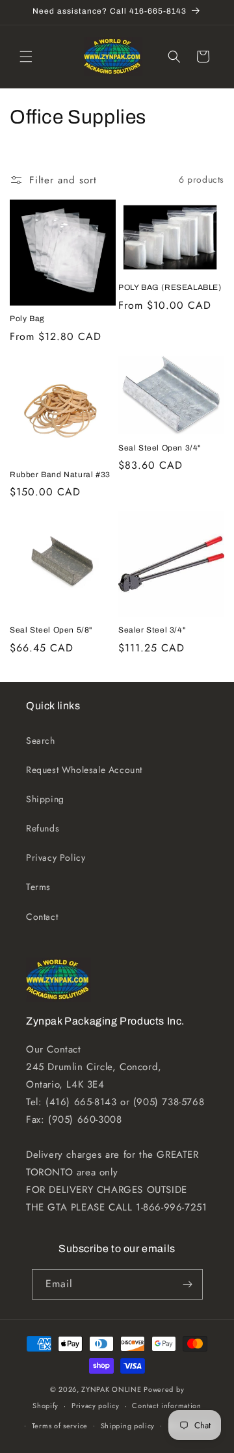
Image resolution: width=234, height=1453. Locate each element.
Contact (42, 916)
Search (40, 740)
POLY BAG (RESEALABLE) (170, 287)
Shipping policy (128, 1425)
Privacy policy (96, 1405)
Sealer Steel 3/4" (151, 630)
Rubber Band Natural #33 (60, 474)
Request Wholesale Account (84, 769)
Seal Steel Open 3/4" (159, 447)
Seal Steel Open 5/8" (51, 630)
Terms (38, 886)
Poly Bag (27, 318)
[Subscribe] (188, 1284)
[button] (26, 56)
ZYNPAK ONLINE (111, 1389)
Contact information (166, 1405)
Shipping (45, 798)
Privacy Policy (55, 857)
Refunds (42, 828)
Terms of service (60, 1425)
